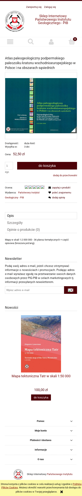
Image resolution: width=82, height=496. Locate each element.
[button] (10, 41)
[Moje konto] (51, 41)
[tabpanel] (41, 244)
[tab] (41, 215)
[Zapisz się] (70, 290)
